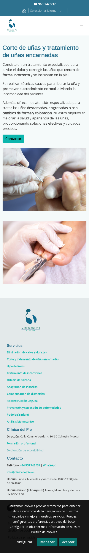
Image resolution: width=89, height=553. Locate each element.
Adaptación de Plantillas (22, 387)
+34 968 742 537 (30, 465)
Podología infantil (18, 414)
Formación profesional (21, 443)
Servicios (14, 345)
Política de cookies (44, 532)
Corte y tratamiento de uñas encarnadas (33, 359)
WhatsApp (49, 465)
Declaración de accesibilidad (25, 450)
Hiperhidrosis (16, 366)
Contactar (13, 138)
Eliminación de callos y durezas (27, 352)
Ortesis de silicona (19, 380)
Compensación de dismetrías (26, 394)
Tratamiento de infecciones (24, 373)
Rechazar (47, 542)
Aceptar (68, 542)
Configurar (23, 542)
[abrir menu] (82, 26)
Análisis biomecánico (20, 421)
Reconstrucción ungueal (22, 401)
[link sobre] (44, 323)
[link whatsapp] (24, 11)
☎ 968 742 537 (45, 4)
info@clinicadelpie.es (21, 472)
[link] (11, 25)
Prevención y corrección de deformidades (34, 408)
